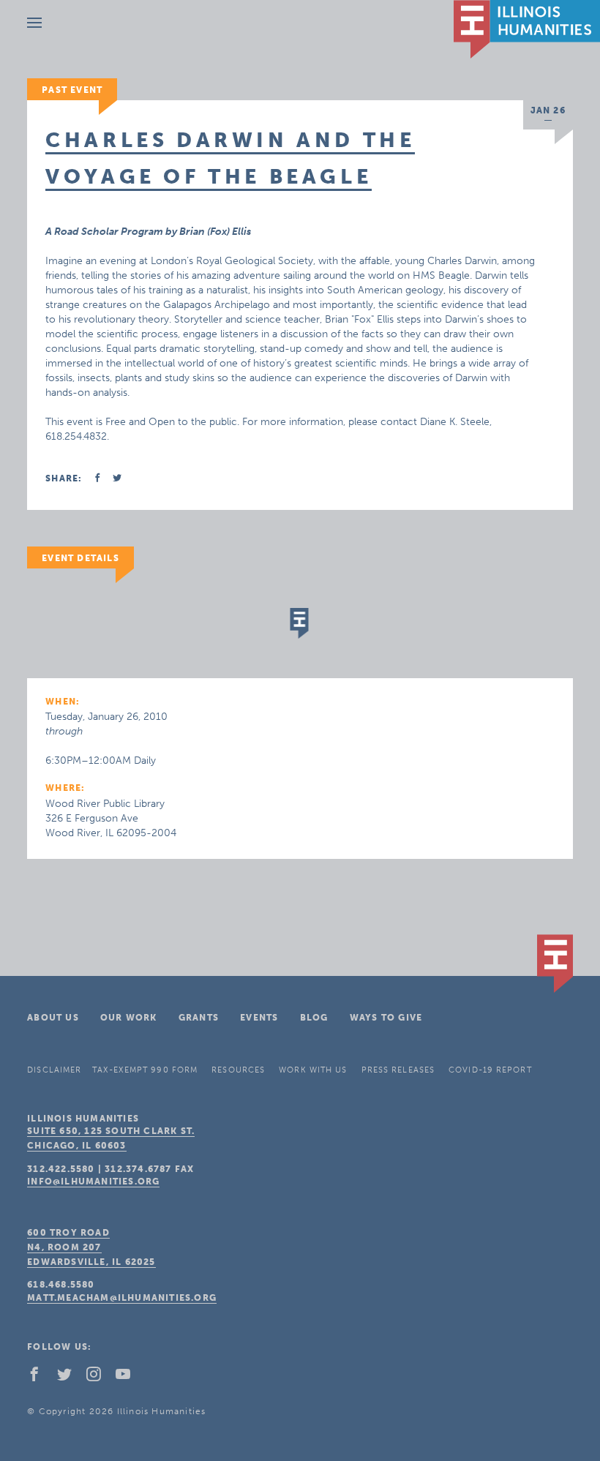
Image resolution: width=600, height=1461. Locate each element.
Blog (314, 1018)
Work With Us (313, 1070)
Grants (199, 1018)
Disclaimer (54, 1070)
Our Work (128, 1018)
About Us (53, 1018)
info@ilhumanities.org (93, 1181)
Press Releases (398, 1070)
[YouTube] (129, 1377)
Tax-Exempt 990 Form (145, 1070)
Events (259, 1018)
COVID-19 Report (490, 1070)
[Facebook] (40, 1377)
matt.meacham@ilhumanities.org (122, 1298)
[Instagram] (99, 1377)
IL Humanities (527, 29)
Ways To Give (386, 1018)
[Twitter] (70, 1377)
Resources (238, 1070)
